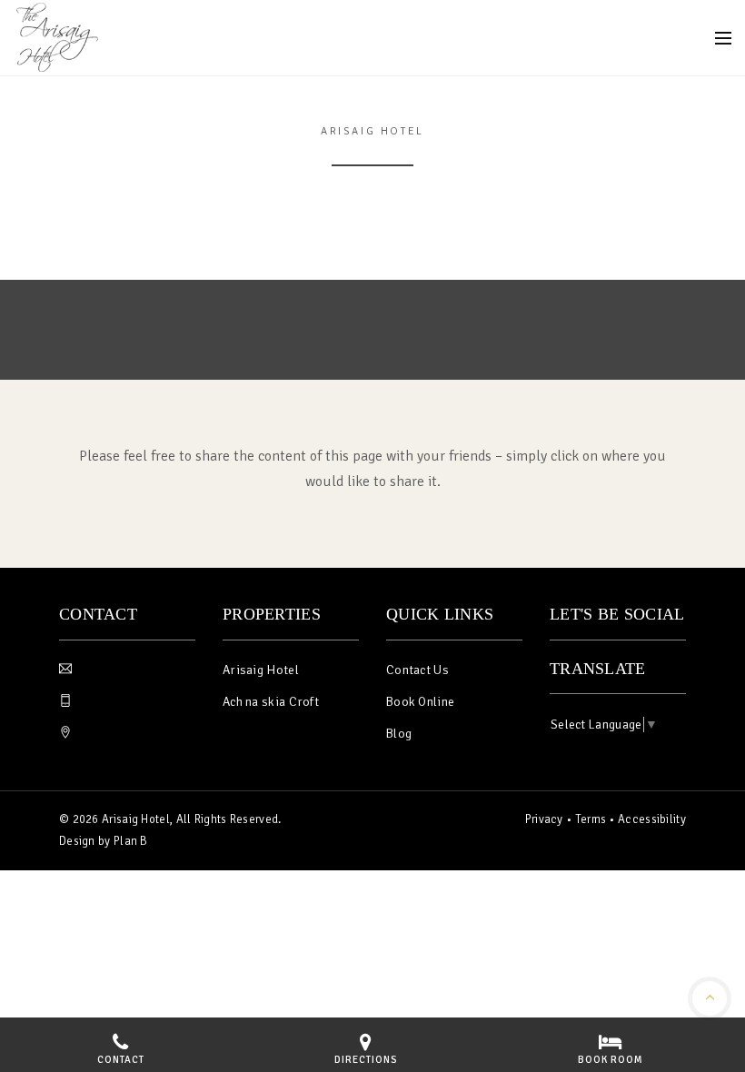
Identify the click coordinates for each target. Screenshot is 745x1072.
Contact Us (417, 670)
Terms (591, 819)
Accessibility (652, 819)
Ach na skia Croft (271, 702)
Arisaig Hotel (261, 670)
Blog (399, 733)
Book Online (420, 702)
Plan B (131, 841)
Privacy (544, 819)
